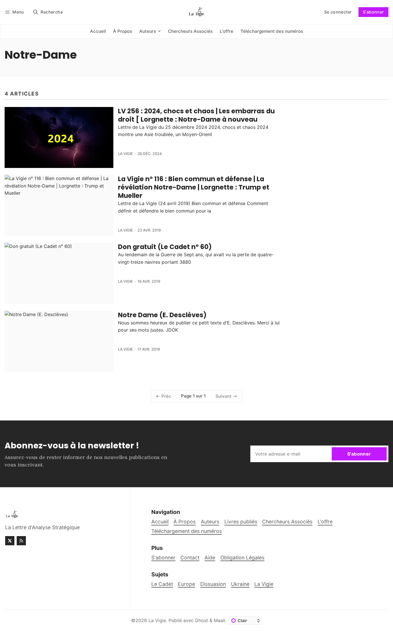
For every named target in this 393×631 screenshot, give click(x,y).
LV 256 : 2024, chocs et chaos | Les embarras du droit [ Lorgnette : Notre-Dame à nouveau (196, 115)
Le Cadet (162, 584)
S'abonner (373, 11)
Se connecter (338, 11)
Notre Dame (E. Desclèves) (162, 315)
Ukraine (240, 584)
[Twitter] (9, 540)
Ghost (201, 620)
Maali (219, 620)
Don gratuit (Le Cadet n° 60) (165, 246)
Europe (186, 584)
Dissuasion (213, 584)
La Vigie (125, 154)
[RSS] (21, 540)
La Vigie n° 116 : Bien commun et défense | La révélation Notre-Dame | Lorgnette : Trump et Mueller (193, 187)
